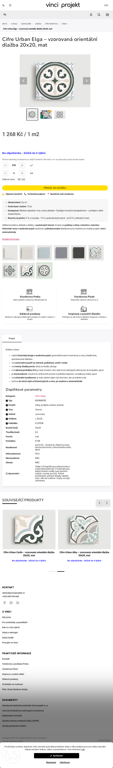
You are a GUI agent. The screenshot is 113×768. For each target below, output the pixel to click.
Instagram (11, 603)
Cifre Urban (40, 396)
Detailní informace (10, 239)
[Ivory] (27, 253)
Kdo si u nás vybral (11, 627)
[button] (6, 760)
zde (83, 749)
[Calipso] (10, 270)
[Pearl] (61, 253)
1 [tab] (52, 571)
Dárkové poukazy (10, 679)
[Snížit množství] (5, 165)
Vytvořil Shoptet (104, 740)
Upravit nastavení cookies (12, 741)
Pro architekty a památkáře (15, 622)
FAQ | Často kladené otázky (15, 689)
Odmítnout (65, 762)
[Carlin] (27, 270)
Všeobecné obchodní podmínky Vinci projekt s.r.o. (25, 705)
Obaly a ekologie (10, 632)
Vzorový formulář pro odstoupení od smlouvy (23, 710)
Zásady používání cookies (14, 726)
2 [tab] (60, 571)
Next (107, 503)
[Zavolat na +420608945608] (4, 5)
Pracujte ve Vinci (10, 642)
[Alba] (96, 253)
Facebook (4, 603)
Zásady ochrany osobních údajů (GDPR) (20, 721)
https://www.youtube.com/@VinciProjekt (17, 603)
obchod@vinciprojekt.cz (13, 593)
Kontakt (6, 659)
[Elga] (44, 270)
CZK (106, 5)
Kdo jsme (6, 617)
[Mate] (79, 253)
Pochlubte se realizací (12, 684)
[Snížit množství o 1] (5, 173)
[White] (10, 253)
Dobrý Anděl (8, 637)
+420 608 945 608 (10, 596)
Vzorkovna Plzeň (10, 669)
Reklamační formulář (12, 715)
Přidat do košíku (55, 188)
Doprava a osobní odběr (13, 674)
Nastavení (51, 762)
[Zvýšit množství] (22, 165)
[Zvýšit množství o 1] (22, 173)
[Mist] (44, 253)
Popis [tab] (12, 338)
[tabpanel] (29, 539)
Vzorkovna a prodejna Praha (15, 664)
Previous (100, 503)
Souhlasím (58, 756)
